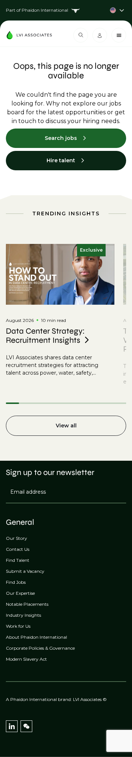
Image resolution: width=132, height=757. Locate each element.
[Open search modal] (80, 35)
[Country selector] (66, 10)
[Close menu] (118, 35)
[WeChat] (26, 726)
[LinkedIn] (12, 726)
